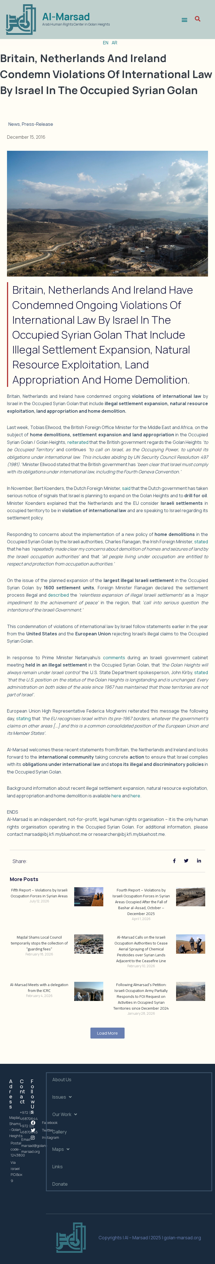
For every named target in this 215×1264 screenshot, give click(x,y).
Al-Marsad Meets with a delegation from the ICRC (39, 987)
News (14, 124)
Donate (60, 1184)
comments (114, 657)
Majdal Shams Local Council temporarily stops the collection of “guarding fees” (39, 943)
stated (201, 542)
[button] (184, 19)
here (116, 796)
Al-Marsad (66, 16)
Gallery (59, 1132)
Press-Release (37, 124)
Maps (58, 1149)
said (126, 488)
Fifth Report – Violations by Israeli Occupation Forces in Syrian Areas (39, 893)
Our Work (61, 1114)
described (58, 595)
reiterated (77, 442)
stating (23, 718)
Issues (59, 1097)
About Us (61, 1079)
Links (57, 1166)
